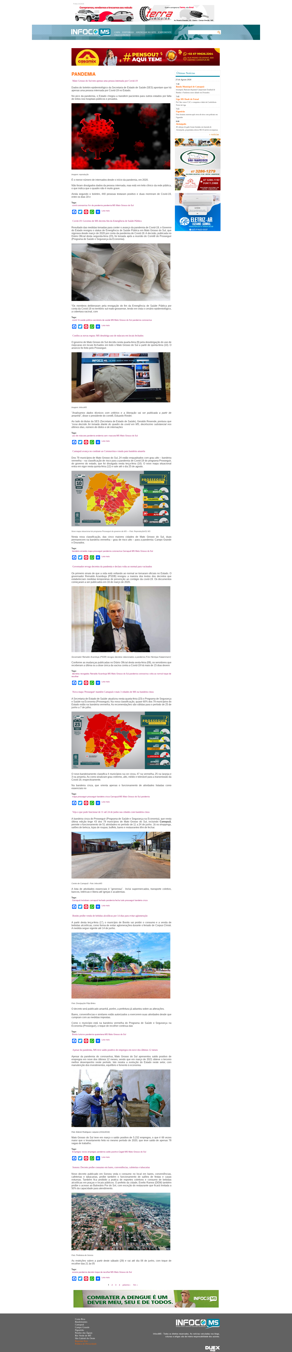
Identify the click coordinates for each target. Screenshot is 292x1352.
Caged (121, 1151)
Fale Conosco (122, 35)
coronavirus (82, 205)
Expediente (165, 32)
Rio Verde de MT (83, 1335)
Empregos (76, 1151)
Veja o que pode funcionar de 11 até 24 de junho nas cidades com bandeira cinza (110, 812)
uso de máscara (79, 435)
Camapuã (127, 551)
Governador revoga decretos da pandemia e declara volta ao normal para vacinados (112, 566)
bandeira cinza (103, 796)
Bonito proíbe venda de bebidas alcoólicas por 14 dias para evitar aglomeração (110, 915)
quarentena (99, 1034)
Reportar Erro (81, 1341)
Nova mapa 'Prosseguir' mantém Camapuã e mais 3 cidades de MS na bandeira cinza (113, 692)
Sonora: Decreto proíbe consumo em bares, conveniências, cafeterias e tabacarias (111, 1167)
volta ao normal (156, 673)
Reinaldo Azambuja (98, 673)
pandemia (107, 205)
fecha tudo (119, 900)
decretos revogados (80, 673)
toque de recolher (102, 1272)
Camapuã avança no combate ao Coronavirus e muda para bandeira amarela (108, 451)
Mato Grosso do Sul (125, 205)
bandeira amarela (79, 551)
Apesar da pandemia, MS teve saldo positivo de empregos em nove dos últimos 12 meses (115, 1050)
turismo (81, 1034)
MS (113, 205)
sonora (75, 1272)
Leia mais (106, 210)
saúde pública (86, 319)
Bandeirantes (81, 1322)
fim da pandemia (95, 205)
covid (74, 205)
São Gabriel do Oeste (85, 1338)
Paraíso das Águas (83, 1333)
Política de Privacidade (86, 1344)
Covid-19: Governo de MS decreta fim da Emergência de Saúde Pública (107, 221)
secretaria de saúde (101, 319)
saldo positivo (112, 1151)
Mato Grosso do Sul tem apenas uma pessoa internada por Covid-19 (105, 81)
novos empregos (89, 1151)
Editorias (128, 32)
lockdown (85, 900)
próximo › (127, 1284)
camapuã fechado (98, 900)
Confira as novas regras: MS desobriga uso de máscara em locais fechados (107, 335)
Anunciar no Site (146, 32)
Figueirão (79, 1330)
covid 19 (76, 319)
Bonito (75, 1034)
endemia (99, 435)
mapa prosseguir (95, 551)
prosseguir (91, 796)
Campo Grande (82, 1327)
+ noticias (214, 134)
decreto (91, 1272)
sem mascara (110, 435)
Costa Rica (80, 1319)
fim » (135, 1284)
